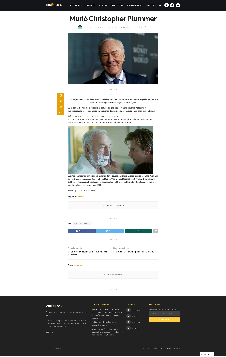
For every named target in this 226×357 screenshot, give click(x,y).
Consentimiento (158, 348)
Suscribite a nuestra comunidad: (162, 310)
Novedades (75, 5)
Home (48, 11)
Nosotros (151, 5)
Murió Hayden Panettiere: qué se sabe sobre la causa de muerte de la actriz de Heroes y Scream (107, 332)
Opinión (103, 5)
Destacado (55, 11)
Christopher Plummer (82, 223)
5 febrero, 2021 (102, 27)
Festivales (90, 5)
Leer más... (50, 332)
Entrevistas (117, 5)
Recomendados (134, 5)
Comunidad (146, 348)
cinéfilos (89, 27)
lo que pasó (125, 27)
